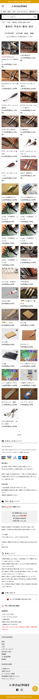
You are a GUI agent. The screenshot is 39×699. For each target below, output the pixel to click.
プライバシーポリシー (9, 679)
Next (37, 11)
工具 (14, 11)
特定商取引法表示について (10, 676)
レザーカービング (22, 11)
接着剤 (4, 654)
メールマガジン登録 (8, 674)
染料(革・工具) (33, 11)
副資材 (4, 659)
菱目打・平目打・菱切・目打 (21, 22)
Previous (1, 11)
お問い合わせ (6, 671)
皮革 (4, 11)
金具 (9, 11)
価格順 (26, 33)
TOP (3, 22)
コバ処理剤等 (6, 657)
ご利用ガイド (6, 669)
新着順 (32, 33)
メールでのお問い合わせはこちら (19, 599)
